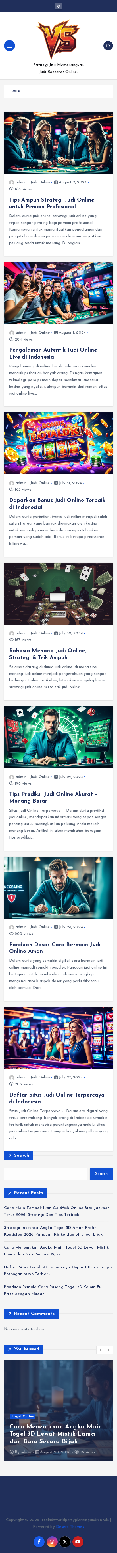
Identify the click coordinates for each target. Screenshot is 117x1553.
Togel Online (23, 1416)
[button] (100, 1350)
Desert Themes (70, 1527)
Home (14, 91)
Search (21, 1155)
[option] (58, 1410)
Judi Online (40, 182)
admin (21, 182)
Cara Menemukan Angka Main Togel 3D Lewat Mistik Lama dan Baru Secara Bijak (56, 1434)
